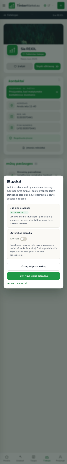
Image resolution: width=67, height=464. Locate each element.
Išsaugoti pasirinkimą (33, 266)
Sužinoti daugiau (15, 283)
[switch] (18, 239)
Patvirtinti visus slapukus (33, 276)
